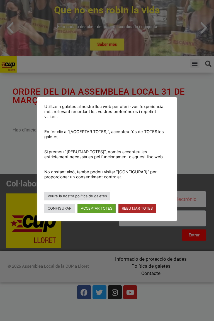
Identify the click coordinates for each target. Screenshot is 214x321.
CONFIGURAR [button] (59, 208)
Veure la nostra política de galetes (77, 196)
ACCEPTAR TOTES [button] (96, 208)
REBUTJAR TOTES (137, 208)
